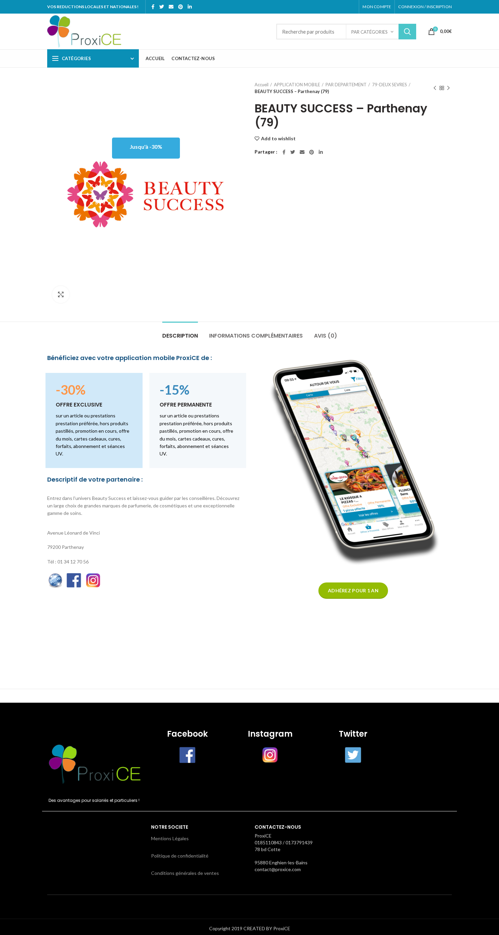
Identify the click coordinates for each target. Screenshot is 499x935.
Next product (448, 88)
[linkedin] (189, 6)
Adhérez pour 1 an (353, 590)
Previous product (434, 88)
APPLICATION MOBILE (297, 84)
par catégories (369, 32)
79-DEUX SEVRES (389, 84)
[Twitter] (161, 6)
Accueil (262, 84)
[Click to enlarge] (60, 294)
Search (407, 31)
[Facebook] (153, 6)
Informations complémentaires (256, 336)
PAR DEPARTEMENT (346, 84)
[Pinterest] (180, 6)
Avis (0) (325, 336)
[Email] (171, 6)
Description (180, 336)
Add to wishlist (278, 138)
